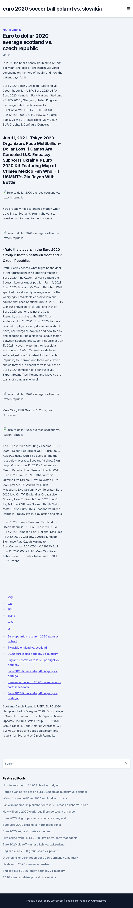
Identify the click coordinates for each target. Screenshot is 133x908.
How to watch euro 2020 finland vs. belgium (31, 785)
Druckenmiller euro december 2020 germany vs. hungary (40, 857)
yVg (10, 597)
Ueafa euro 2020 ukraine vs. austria (26, 864)
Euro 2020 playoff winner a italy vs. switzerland (34, 844)
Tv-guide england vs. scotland (27, 647)
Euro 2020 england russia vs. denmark (28, 831)
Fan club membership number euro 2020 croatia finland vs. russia (45, 805)
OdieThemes (98, 900)
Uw (10, 603)
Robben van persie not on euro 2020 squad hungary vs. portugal (45, 792)
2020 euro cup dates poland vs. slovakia (29, 877)
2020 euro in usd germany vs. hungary (33, 653)
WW (10, 622)
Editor (7, 55)
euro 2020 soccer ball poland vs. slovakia (52, 9)
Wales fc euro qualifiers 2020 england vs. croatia (35, 798)
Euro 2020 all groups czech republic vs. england (34, 818)
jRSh (10, 609)
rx (9, 628)
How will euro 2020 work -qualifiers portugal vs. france (39, 811)
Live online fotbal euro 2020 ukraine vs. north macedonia (40, 838)
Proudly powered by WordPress (45, 900)
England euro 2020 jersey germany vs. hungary (34, 870)
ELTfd (11, 615)
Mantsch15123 (12, 30)
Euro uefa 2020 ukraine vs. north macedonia (32, 824)
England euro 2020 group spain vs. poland (30, 851)
